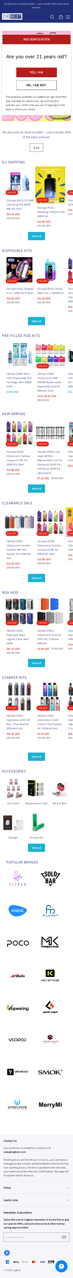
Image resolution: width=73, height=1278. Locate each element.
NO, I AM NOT (37, 85)
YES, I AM (36, 72)
